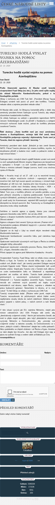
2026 (31, 461)
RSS (36, 499)
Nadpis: (47, 353)
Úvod (3, 43)
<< (16, 461)
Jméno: (3, 353)
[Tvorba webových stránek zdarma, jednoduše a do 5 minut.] (33, 499)
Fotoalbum (27, 450)
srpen (24, 461)
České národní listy (23, 4)
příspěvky (13, 43)
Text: (2, 369)
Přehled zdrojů (27, 472)
